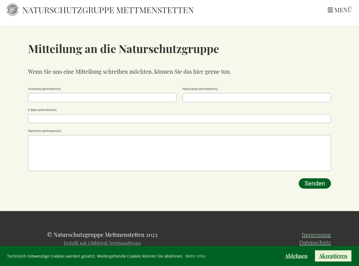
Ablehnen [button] (296, 256)
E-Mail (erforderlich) (42, 110)
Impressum (316, 234)
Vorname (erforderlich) (44, 89)
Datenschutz (315, 242)
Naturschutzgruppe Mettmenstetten (108, 9)
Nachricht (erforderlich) (44, 131)
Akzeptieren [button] (333, 256)
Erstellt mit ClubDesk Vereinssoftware (102, 243)
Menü (342, 10)
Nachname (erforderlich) (200, 89)
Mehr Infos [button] (195, 256)
